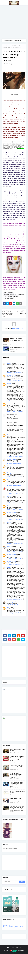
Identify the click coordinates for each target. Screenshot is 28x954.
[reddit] (18, 635)
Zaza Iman (9, 546)
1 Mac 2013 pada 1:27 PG (13, 604)
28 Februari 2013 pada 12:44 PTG (15, 477)
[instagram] (9, 639)
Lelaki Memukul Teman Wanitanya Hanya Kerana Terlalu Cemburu (16, 340)
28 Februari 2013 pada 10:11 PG (14, 372)
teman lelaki (21, 294)
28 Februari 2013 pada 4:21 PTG (14, 519)
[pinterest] (23, 635)
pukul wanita (10, 292)
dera (10, 45)
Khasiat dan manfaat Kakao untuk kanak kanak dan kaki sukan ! (13, 927)
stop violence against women (10, 294)
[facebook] (5, 635)
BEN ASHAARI (6, 925)
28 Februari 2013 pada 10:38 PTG (15, 599)
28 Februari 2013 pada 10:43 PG (14, 401)
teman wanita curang (8, 298)
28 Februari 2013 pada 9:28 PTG (14, 558)
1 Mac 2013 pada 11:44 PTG (13, 613)
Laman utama (6, 45)
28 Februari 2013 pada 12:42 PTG (15, 463)
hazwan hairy (10, 488)
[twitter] (9, 635)
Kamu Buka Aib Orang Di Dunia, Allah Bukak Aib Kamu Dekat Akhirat (17, 767)
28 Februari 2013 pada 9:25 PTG (14, 552)
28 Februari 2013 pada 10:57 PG (14, 412)
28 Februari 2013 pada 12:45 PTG (15, 485)
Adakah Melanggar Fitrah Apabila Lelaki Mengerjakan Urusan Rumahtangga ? (16, 800)
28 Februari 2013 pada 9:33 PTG (14, 564)
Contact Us (18, 947)
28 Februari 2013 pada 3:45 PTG (14, 503)
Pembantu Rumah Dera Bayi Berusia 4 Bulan (17, 348)
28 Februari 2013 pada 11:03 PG (14, 432)
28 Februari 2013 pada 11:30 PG (14, 456)
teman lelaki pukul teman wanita (11, 296)
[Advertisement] (14, 22)
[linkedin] (14, 635)
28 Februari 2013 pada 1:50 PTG (14, 493)
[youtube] (14, 639)
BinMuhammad (10, 435)
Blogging (15, 950)
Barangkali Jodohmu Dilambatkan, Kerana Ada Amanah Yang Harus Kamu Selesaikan (16, 775)
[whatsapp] (18, 639)
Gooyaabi (14, 951)
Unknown (9, 363)
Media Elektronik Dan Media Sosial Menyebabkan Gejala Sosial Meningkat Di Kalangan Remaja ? (17, 784)
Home (8, 947)
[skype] (23, 639)
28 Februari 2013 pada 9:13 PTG (14, 543)
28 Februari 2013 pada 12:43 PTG (15, 470)
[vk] (5, 639)
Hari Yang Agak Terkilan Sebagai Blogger (17, 792)
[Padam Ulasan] (22, 372)
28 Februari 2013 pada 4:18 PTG (14, 510)
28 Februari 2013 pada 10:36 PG (14, 380)
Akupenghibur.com (8, 63)
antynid (8, 607)
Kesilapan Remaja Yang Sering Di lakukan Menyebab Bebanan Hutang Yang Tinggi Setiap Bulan (17, 758)
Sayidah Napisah (11, 602)
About (13, 947)
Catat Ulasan (6, 615)
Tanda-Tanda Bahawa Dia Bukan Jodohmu (17, 750)
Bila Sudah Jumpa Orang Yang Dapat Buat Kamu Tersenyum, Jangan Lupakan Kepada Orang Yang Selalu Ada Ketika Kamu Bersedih (17, 809)
